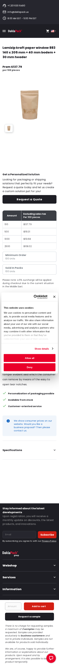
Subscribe (47, 535)
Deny (29, 367)
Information (12, 589)
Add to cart (39, 606)
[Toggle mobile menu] (4, 31)
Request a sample (29, 616)
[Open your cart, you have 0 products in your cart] (47, 31)
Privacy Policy (49, 540)
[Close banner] (54, 297)
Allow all (29, 358)
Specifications (12, 450)
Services (9, 577)
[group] (9, 128)
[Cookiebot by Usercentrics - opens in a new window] (35, 297)
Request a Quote (29, 199)
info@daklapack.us (18, 12)
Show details (42, 348)
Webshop (10, 565)
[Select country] (53, 31)
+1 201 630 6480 (16, 5)
